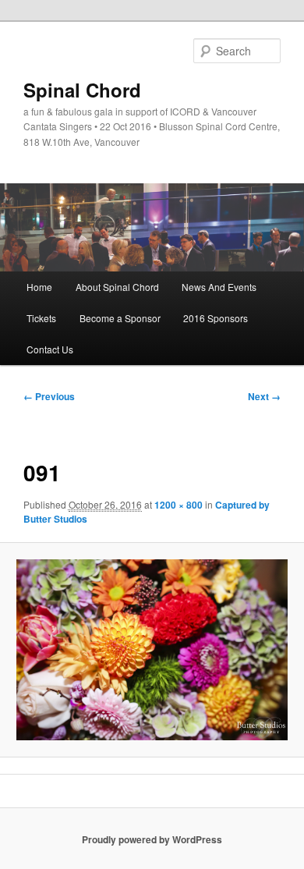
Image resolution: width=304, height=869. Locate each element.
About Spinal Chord (117, 286)
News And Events (219, 286)
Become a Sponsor (120, 318)
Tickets (41, 318)
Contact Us (50, 349)
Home (39, 286)
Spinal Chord (82, 89)
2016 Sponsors (215, 318)
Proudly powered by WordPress (152, 839)
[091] (151, 649)
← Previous (49, 396)
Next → (264, 396)
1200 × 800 (178, 505)
